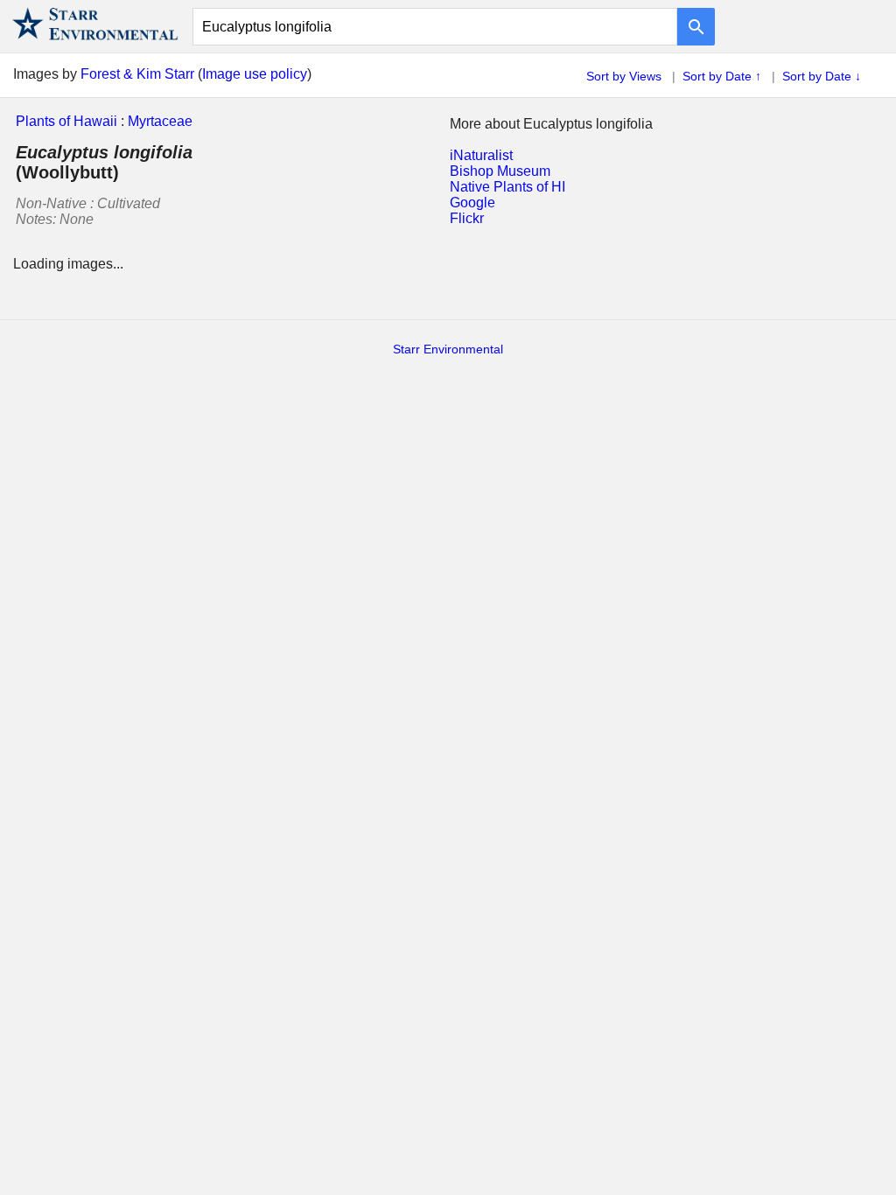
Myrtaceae (160, 121)
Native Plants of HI (507, 186)
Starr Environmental (448, 349)
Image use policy (254, 73)
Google (472, 202)
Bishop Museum (500, 171)
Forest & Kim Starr (137, 73)
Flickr (467, 218)
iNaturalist (481, 155)
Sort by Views (624, 76)
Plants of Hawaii (66, 121)
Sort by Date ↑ (721, 76)
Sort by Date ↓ (821, 76)
